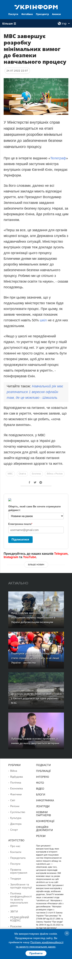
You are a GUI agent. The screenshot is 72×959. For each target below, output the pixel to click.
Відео (40, 788)
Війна (13, 770)
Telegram (61, 553)
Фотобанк (27, 14)
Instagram (11, 557)
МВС (10, 473)
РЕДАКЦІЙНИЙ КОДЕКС (19, 919)
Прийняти (36, 953)
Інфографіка (45, 800)
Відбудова (16, 776)
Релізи (41, 835)
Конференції (45, 821)
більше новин (36, 564)
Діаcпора (16, 823)
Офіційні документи (44, 829)
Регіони (14, 806)
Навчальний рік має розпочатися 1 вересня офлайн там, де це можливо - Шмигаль (35, 392)
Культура (15, 817)
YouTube (29, 557)
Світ (12, 800)
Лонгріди (43, 806)
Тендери (15, 878)
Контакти (15, 851)
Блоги (40, 794)
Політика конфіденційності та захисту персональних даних (21, 899)
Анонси (56, 14)
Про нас (15, 846)
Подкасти (43, 765)
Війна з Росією (55, 473)
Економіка (16, 788)
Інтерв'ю (42, 776)
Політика (15, 782)
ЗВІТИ (14, 911)
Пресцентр (42, 14)
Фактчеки (16, 794)
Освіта (22, 473)
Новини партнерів (43, 814)
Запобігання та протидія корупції (21, 886)
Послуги (13, 14)
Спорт (14, 829)
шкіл (43, 320)
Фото (40, 782)
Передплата (18, 857)
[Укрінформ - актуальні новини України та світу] (36, 7)
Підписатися (20, 539)
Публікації (43, 770)
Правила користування (18, 871)
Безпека (36, 473)
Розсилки (16, 926)
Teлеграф (58, 158)
